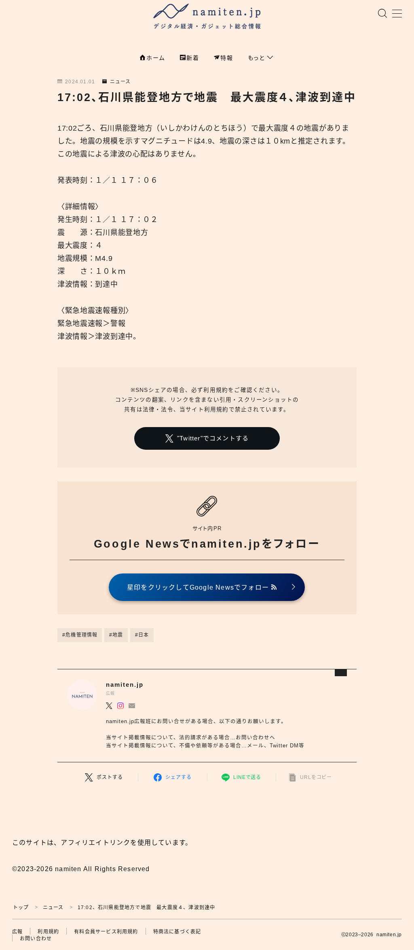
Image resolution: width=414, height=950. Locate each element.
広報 (17, 932)
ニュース (120, 81)
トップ (21, 907)
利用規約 (48, 932)
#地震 (116, 635)
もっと (257, 58)
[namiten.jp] (207, 17)
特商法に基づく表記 (177, 932)
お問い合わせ (36, 939)
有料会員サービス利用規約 (106, 932)
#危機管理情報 (79, 635)
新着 (192, 58)
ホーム (155, 58)
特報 (226, 58)
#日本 (142, 635)
